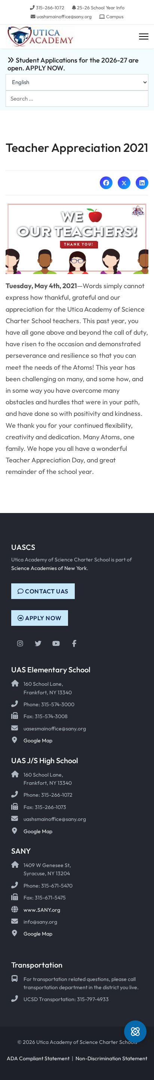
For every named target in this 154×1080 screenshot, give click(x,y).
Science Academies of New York (49, 568)
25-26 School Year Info (100, 7)
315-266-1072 (50, 7)
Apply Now (43, 618)
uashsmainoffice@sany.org (64, 16)
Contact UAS (46, 591)
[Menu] (143, 37)
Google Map (38, 740)
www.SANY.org (42, 910)
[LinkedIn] (142, 182)
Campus (114, 16)
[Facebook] (106, 182)
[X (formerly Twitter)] (124, 182)
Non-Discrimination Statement (111, 1058)
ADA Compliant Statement (38, 1058)
